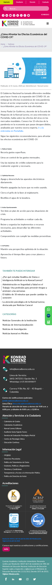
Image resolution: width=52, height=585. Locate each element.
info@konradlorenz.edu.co (22, 369)
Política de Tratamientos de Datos (16, 462)
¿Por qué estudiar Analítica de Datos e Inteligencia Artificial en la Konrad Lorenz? (23, 278)
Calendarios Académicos (13, 425)
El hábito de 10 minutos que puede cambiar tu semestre (25, 296)
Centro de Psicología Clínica (14, 439)
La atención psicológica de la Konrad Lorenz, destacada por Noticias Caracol (24, 303)
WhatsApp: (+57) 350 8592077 (23, 381)
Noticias (11, 44)
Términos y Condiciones (13, 469)
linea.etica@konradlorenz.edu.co (27, 403)
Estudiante (19, 2)
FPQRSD (7, 455)
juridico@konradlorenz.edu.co (15, 400)
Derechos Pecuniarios (12, 459)
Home (3, 44)
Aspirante (7, 2)
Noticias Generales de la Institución (20, 320)
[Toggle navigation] (47, 23)
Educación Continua (11, 442)
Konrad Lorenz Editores (12, 428)
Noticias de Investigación (15, 329)
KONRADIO (45, 15)
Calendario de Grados (12, 421)
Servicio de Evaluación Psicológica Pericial (19, 435)
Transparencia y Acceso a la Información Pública (22, 473)
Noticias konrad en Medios (15, 333)
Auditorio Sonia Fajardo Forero (15, 432)
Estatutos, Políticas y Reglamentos (17, 466)
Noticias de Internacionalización (18, 324)
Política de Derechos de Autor (15, 476)
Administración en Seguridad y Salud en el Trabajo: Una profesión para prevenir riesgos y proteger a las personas (25, 287)
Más (6, 549)
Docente (32, 2)
